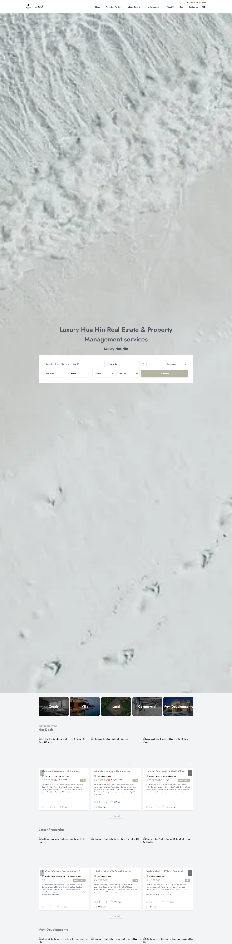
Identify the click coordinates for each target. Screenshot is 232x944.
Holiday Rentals (133, 7)
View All (116, 816)
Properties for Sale (114, 7)
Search (166, 373)
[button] (190, 773)
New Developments (153, 7)
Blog (181, 7)
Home (97, 7)
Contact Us (193, 7)
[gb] (203, 7)
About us (170, 7)
